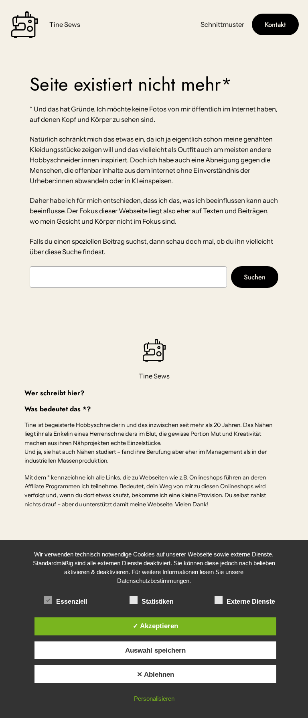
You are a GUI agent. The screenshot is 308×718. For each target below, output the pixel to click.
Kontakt (275, 24)
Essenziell (71, 601)
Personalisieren (154, 698)
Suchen (254, 277)
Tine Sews (64, 24)
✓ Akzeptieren (155, 625)
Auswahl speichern (155, 650)
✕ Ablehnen (155, 674)
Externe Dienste (251, 601)
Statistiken (158, 601)
